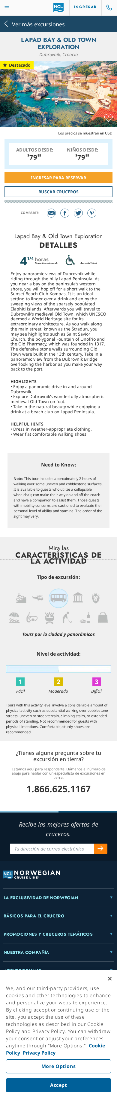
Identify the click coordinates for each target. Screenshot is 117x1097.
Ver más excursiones (38, 24)
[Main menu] (7, 8)
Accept (58, 1085)
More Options (58, 1066)
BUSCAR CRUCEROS (58, 192)
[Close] (109, 978)
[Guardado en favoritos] (108, 118)
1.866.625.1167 (58, 789)
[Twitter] (78, 213)
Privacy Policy (39, 1052)
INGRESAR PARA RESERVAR (58, 177)
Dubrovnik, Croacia (58, 54)
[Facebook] (64, 213)
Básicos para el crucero (34, 916)
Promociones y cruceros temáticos (48, 934)
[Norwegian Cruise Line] (58, 7)
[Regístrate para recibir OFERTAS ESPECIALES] (100, 849)
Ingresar (85, 7)
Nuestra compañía (26, 952)
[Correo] (51, 213)
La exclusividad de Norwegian (41, 898)
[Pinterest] (91, 213)
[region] (58, 1033)
